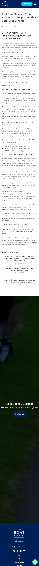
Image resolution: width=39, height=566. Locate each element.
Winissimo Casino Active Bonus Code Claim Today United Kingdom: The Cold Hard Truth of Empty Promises (19, 258)
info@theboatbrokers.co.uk (19, 547)
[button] (35, 4)
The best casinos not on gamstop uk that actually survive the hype (20, 269)
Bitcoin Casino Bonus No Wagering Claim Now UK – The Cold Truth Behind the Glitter (19, 281)
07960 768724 (19, 542)
